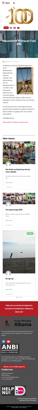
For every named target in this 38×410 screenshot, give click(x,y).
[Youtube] (8, 341)
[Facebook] (3, 341)
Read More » (9, 182)
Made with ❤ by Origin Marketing (19, 407)
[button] (14, 2)
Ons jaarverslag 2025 (14, 210)
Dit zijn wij (9, 279)
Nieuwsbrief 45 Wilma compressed (15, 122)
